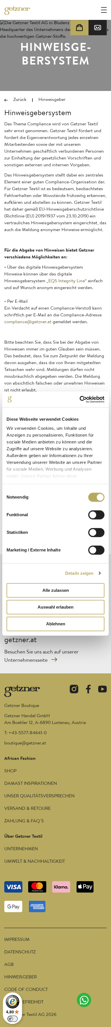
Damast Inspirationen (30, 784)
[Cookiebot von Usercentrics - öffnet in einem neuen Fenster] (79, 399)
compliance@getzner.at (28, 322)
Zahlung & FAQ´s (24, 821)
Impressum (17, 940)
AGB (9, 965)
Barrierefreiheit (24, 1002)
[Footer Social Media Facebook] (88, 690)
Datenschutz (20, 952)
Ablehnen (55, 623)
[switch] (96, 514)
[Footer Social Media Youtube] (102, 690)
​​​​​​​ (25, 743)
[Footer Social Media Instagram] (74, 690)
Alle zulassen (55, 590)
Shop (10, 771)
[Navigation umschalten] (104, 10)
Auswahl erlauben (55, 607)
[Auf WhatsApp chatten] (84, 1000)
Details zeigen (79, 573)
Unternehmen (21, 849)
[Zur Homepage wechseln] (17, 10)
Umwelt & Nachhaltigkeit (34, 862)
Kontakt (98, 27)
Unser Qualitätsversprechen (39, 796)
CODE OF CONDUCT (26, 990)
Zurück (19, 100)
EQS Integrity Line (66, 281)
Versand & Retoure (27, 809)
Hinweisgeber (20, 977)
